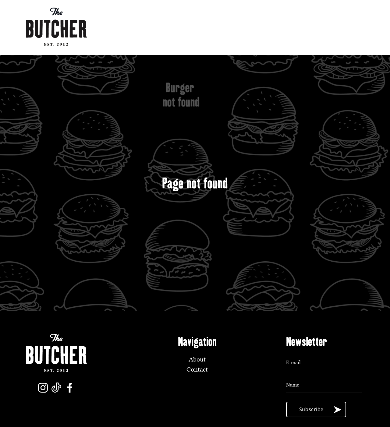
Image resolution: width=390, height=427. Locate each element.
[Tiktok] (56, 388)
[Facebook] (70, 388)
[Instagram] (43, 388)
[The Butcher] (56, 28)
